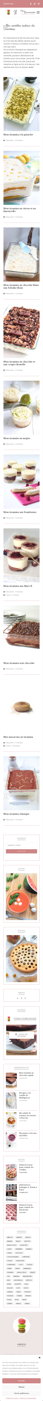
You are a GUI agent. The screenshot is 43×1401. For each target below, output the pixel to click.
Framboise (27, 1268)
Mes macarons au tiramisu (18, 737)
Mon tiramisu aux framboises (19, 512)
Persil (19, 1292)
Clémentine (11, 1264)
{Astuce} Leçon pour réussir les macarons (26, 1207)
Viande (27, 1303)
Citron (9, 1261)
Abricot (10, 1237)
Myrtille (29, 1280)
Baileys (28, 1237)
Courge (29, 1264)
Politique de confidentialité (28, 1398)
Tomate (9, 1303)
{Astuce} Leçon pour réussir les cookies (26, 1167)
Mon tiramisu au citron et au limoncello (19, 210)
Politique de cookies (12, 1398)
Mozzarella (18, 1280)
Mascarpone (27, 1276)
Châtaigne (25, 1257)
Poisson (10, 1296)
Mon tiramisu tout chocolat (18, 663)
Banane (9, 1241)
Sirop (24, 1299)
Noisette (18, 1284)
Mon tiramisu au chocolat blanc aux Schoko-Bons (21, 286)
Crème (9, 1268)
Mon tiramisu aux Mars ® (17, 586)
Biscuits (27, 1241)
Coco (21, 1264)
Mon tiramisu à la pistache (18, 134)
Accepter (21, 1381)
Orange (10, 1292)
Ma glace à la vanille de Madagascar (25, 1095)
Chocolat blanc (12, 1257)
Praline (28, 1296)
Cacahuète (24, 1245)
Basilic (18, 1241)
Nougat (10, 1288)
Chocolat (18, 1253)
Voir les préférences (21, 1393)
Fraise (17, 1268)
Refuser (22, 1387)
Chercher (21, 851)
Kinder (32, 1272)
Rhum (9, 1299)
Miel (8, 1280)
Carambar (18, 1249)
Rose (16, 1299)
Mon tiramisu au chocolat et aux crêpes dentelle (19, 363)
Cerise (9, 1253)
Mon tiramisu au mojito (16, 438)
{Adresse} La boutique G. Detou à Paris (28, 1187)
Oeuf (18, 1288)
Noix (26, 1284)
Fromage (10, 1272)
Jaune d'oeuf (21, 1272)
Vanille (18, 1303)
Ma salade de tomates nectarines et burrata (27, 1115)
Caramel (29, 1249)
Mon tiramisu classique (16, 814)
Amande (19, 1237)
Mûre (9, 1284)
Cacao (9, 1249)
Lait (8, 1276)
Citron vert (20, 1261)
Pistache (27, 1292)
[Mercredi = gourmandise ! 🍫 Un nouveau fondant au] (21, 1040)
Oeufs (26, 1288)
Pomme (19, 1296)
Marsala (16, 1276)
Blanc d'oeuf (11, 1245)
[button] (39, 1357)
